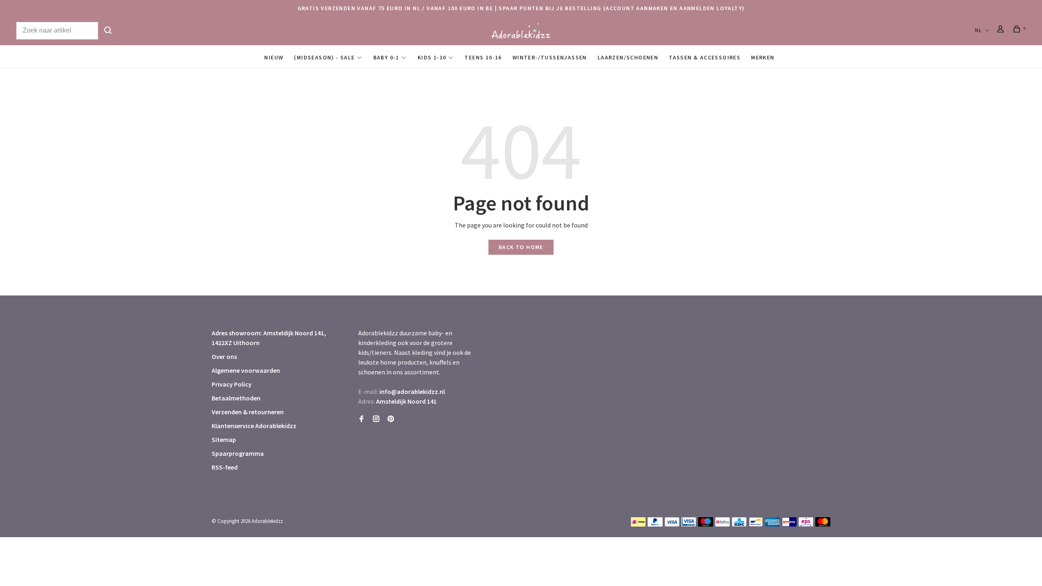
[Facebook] (361, 419)
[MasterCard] (822, 524)
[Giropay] (789, 524)
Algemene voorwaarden (246, 370)
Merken (762, 57)
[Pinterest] (390, 419)
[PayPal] (655, 524)
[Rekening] (1002, 30)
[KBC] (739, 524)
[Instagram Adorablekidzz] (376, 419)
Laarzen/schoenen (628, 57)
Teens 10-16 (482, 57)
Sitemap (224, 439)
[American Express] (772, 524)
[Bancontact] (756, 524)
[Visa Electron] (688, 524)
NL (979, 30)
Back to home (521, 247)
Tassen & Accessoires (704, 57)
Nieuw (273, 57)
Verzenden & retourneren (248, 412)
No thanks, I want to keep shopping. (922, 565)
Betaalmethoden (236, 398)
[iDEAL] (638, 524)
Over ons (224, 356)
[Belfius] (722, 524)
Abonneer (905, 522)
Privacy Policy (232, 384)
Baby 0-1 (386, 57)
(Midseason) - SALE (324, 57)
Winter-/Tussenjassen (549, 57)
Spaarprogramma (238, 453)
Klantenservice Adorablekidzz (254, 426)
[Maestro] (705, 524)
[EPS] (806, 524)
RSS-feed (225, 467)
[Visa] (672, 524)
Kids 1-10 (432, 57)
